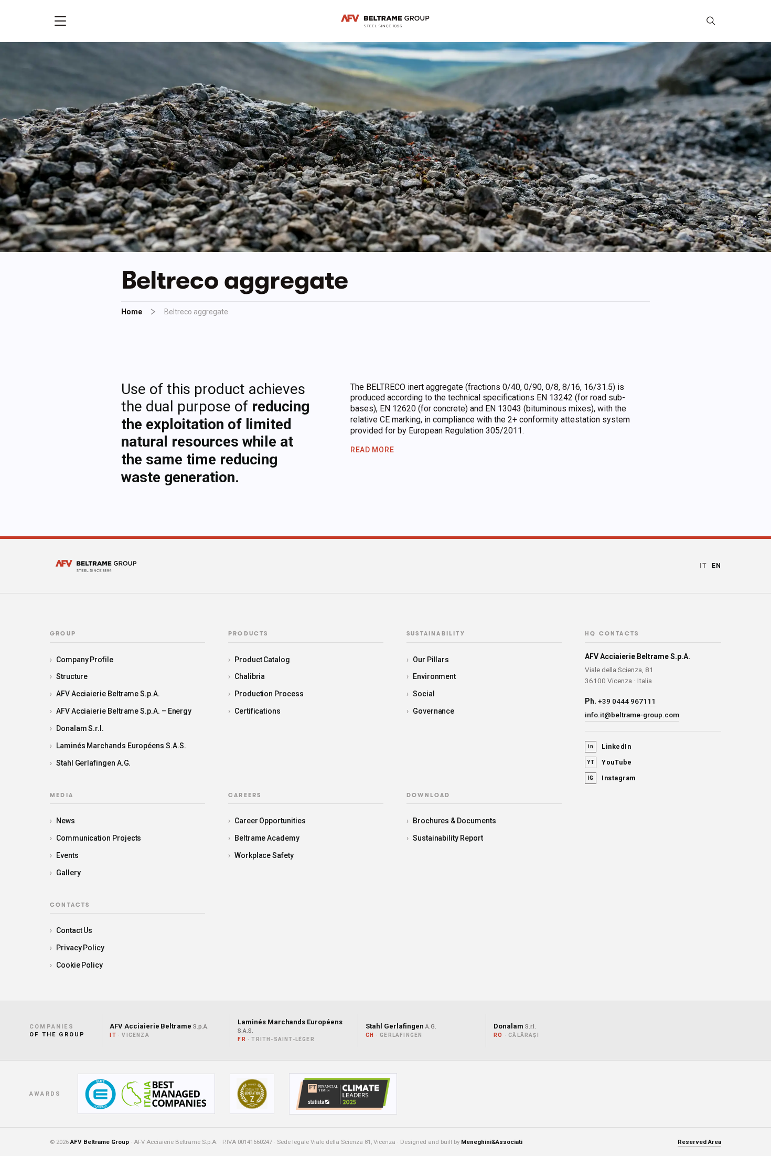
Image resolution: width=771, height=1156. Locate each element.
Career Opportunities (270, 820)
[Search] (710, 20)
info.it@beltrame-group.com (632, 714)
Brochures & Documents (454, 820)
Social (424, 694)
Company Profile (84, 659)
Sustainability (435, 634)
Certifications (257, 711)
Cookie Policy (79, 965)
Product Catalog (262, 659)
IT (703, 565)
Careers (244, 795)
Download (428, 795)
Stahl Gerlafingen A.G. (93, 763)
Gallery (68, 872)
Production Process (269, 694)
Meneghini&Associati (491, 1142)
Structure (72, 676)
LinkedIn (609, 746)
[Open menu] (60, 20)
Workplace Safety (264, 855)
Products (248, 634)
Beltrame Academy (266, 838)
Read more (372, 450)
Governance (433, 711)
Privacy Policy (80, 947)
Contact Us (74, 930)
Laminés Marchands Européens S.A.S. (121, 745)
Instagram (612, 778)
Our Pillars (431, 659)
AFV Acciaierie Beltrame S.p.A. (108, 694)
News (65, 820)
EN (716, 565)
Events (67, 855)
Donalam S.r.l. (80, 728)
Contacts (70, 905)
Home (131, 311)
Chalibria (249, 676)
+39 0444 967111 (627, 701)
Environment (434, 676)
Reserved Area (699, 1142)
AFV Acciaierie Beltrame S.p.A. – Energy (123, 711)
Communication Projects (98, 838)
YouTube (609, 762)
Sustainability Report (448, 838)
